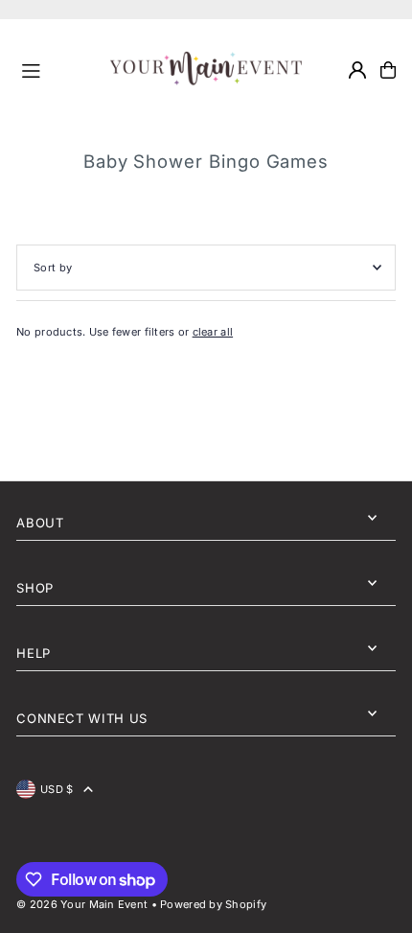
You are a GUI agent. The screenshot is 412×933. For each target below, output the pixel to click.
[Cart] (388, 70)
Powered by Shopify (213, 904)
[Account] (357, 70)
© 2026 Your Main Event (82, 904)
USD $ (56, 789)
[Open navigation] (58, 69)
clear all (213, 331)
